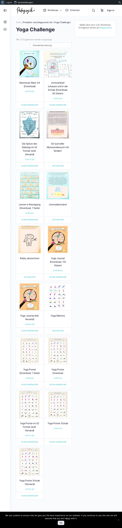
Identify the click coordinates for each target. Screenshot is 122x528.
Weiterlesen (58, 166)
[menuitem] (2, 2)
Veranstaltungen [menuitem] (25, 2)
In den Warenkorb (29, 105)
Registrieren (106, 28)
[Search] (93, 10)
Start (18, 22)
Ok (61, 523)
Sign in (110, 10)
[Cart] (102, 10)
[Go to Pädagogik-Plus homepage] (25, 10)
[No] (118, 519)
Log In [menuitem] (9, 2)
